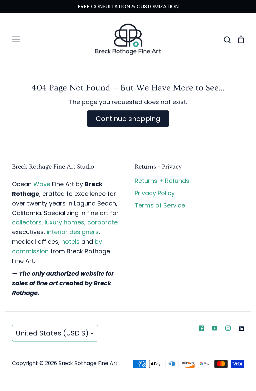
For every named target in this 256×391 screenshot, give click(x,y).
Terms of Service (160, 205)
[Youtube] (214, 328)
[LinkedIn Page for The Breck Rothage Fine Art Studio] (241, 328)
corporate (102, 222)
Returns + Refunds (162, 181)
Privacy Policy (155, 193)
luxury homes (64, 222)
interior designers (73, 232)
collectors (27, 222)
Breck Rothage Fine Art (88, 363)
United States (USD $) (52, 333)
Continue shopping (128, 118)
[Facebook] (201, 328)
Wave (41, 184)
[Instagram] (228, 328)
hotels (70, 241)
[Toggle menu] (16, 39)
